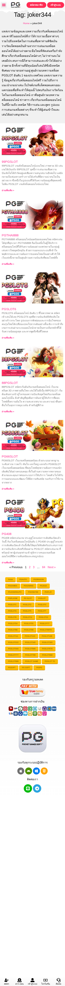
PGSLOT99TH (46, 630)
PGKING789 (33, 592)
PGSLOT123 (30, 636)
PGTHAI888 (10, 235)
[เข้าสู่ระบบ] (32, 980)
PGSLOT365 (47, 642)
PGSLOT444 (13, 649)
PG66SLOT (10, 456)
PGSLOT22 (43, 617)
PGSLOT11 (27, 617)
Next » (52, 567)
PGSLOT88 (13, 630)
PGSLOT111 (13, 636)
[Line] (28, 788)
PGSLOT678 (47, 649)
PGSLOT (42, 598)
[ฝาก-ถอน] (19, 980)
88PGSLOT (10, 383)
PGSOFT (11, 668)
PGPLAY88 (12, 598)
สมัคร (6, 984)
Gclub (10, 579)
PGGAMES (12, 586)
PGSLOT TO (50, 661)
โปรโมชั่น (45, 984)
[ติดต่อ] (58, 980)
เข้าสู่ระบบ (32, 984)
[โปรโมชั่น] (45, 980)
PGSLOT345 (30, 642)
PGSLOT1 (12, 605)
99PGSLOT (10, 161)
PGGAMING (28, 586)
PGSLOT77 (44, 623)
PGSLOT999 (13, 661)
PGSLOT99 (28, 630)
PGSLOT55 (28, 623)
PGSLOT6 (9, 309)
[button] (4, 5)
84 (43, 567)
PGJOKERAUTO (14, 592)
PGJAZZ (43, 586)
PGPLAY (48, 592)
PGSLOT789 (30, 655)
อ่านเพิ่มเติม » (8, 190)
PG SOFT (26, 668)
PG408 (6, 534)
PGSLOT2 (27, 605)
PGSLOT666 (30, 649)
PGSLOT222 (13, 642)
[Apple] (20, 770)
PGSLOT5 (27, 611)
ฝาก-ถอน (19, 984)
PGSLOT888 (47, 655)
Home (26, 23)
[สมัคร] (6, 980)
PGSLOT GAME (31, 661)
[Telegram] (37, 788)
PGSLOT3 (42, 605)
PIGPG (39, 668)
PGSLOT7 (42, 611)
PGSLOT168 (47, 636)
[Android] (28, 770)
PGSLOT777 (13, 655)
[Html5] (44, 770)
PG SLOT (28, 598)
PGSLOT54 (13, 623)
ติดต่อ (58, 984)
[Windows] (36, 770)
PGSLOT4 (12, 611)
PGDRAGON (38, 579)
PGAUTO (23, 579)
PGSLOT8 (12, 617)
